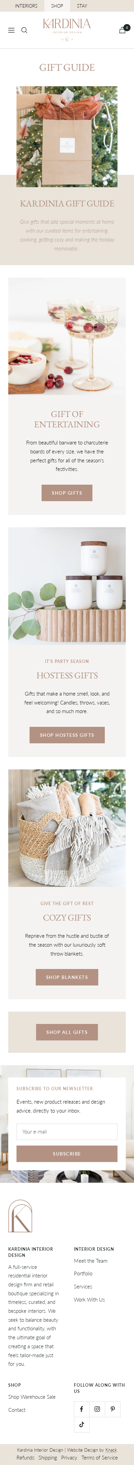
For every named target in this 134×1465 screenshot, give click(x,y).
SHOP (57, 6)
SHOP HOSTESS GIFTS (67, 735)
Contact (16, 1410)
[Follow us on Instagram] (97, 1409)
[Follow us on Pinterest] (112, 1409)
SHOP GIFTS (67, 493)
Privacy (69, 1457)
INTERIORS (26, 6)
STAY (82, 6)
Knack (111, 1450)
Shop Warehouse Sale (32, 1397)
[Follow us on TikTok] (81, 1424)
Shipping (47, 1457)
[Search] (24, 30)
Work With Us (89, 1299)
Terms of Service (99, 1457)
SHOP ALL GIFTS (67, 1032)
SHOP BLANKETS (67, 977)
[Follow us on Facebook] (81, 1409)
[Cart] (122, 30)
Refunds (25, 1457)
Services (83, 1286)
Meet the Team (91, 1261)
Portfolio (83, 1273)
